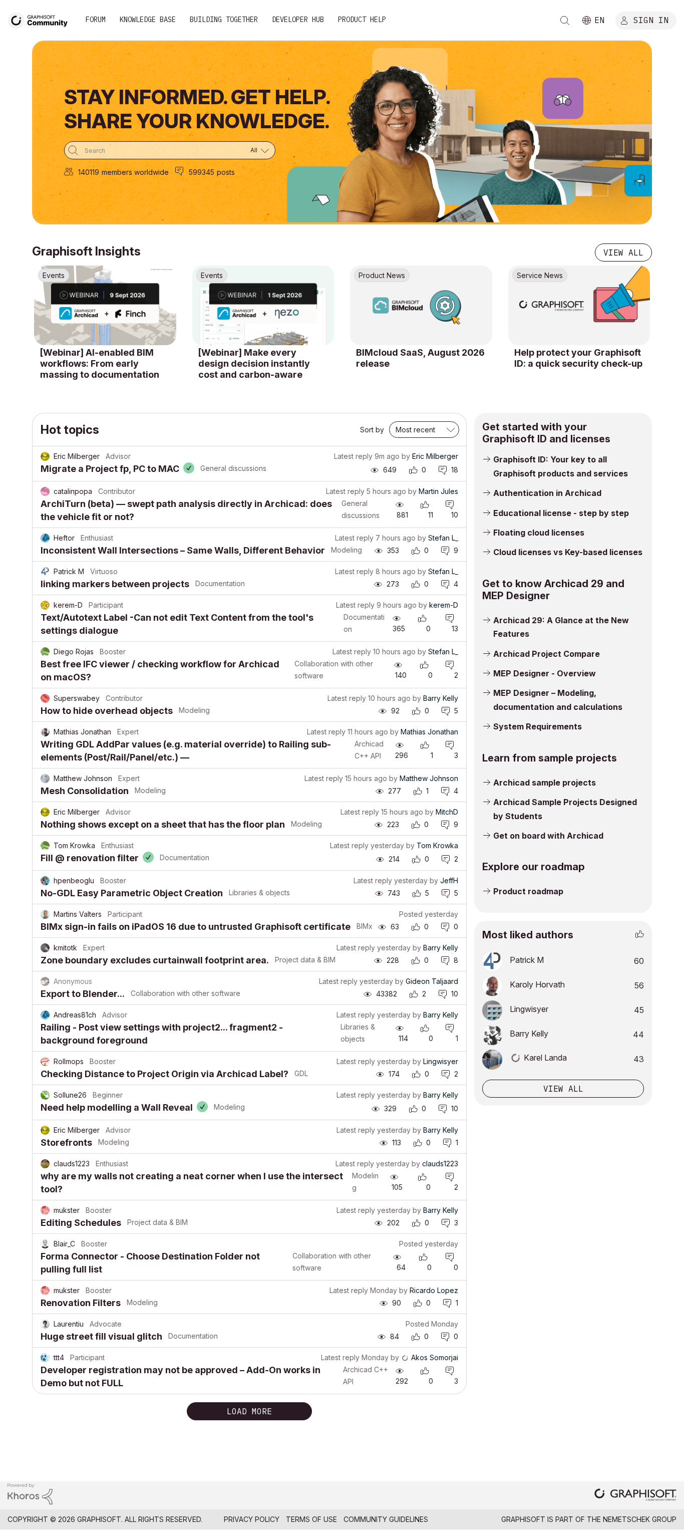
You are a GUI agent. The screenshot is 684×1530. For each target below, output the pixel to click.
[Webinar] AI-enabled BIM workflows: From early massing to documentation (99, 363)
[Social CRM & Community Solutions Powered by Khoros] (30, 1493)
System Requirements (537, 726)
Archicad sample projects (544, 783)
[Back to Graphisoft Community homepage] (41, 19)
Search (564, 21)
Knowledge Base (148, 19)
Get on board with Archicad (548, 836)
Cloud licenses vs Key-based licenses (567, 552)
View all (623, 252)
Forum (96, 19)
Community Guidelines (386, 1519)
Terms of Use (311, 1519)
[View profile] (45, 456)
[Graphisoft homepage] (635, 1495)
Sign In (650, 20)
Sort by (372, 429)
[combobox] (169, 150)
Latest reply (353, 456)
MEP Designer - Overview (544, 673)
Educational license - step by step (561, 513)
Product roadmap (528, 891)
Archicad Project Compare (546, 654)
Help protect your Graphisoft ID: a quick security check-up (578, 358)
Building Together (224, 19)
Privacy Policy (251, 1519)
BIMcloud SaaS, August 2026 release (420, 358)
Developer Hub (298, 19)
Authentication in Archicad (547, 493)
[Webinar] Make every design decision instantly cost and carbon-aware (254, 363)
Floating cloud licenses (538, 533)
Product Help (362, 19)
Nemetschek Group (639, 1519)
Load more (249, 1411)
